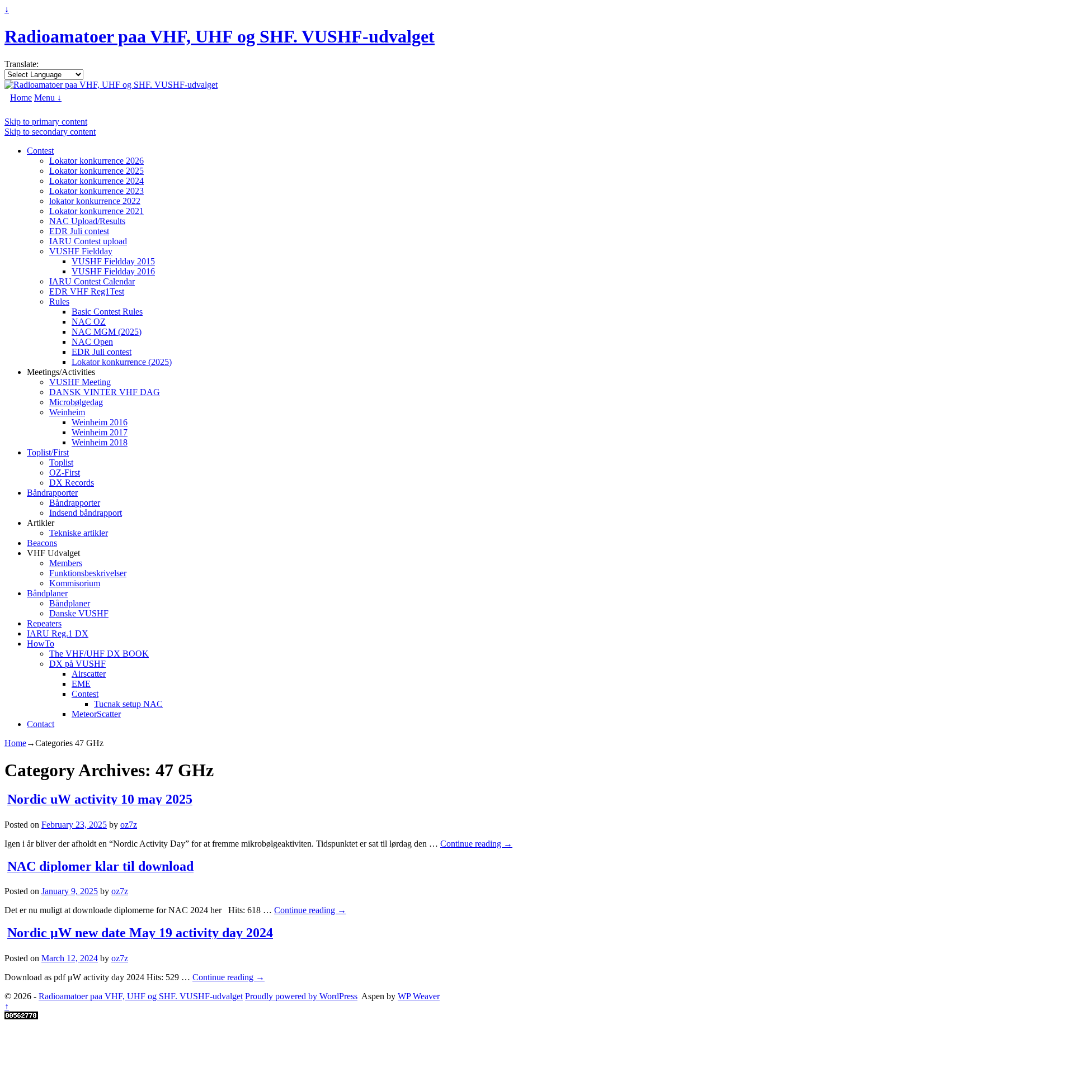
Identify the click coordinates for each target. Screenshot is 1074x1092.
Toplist (61, 462)
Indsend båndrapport (85, 512)
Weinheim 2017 (100, 432)
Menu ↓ (48, 97)
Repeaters (44, 623)
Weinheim (67, 412)
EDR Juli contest (79, 231)
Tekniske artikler (78, 533)
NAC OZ (89, 321)
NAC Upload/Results (87, 221)
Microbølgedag (76, 402)
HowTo (40, 643)
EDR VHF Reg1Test (86, 291)
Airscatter (89, 673)
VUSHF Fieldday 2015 (113, 261)
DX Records (71, 482)
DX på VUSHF (77, 663)
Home (21, 97)
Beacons (42, 543)
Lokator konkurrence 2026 (96, 160)
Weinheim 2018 (100, 442)
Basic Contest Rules (107, 311)
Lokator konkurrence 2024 (96, 181)
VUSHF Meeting (80, 382)
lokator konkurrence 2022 (94, 201)
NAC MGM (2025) (107, 331)
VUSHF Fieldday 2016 (113, 271)
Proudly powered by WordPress (301, 996)
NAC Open (92, 341)
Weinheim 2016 (100, 422)
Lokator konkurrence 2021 (96, 211)
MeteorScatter (96, 714)
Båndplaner (47, 593)
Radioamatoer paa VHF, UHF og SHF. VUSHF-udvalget (219, 36)
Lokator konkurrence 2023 (96, 191)
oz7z (128, 824)
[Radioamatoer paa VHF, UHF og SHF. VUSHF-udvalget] (111, 84)
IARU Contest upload (88, 241)
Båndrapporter (52, 492)
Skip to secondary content (50, 131)
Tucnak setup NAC (128, 704)
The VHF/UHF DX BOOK (99, 653)
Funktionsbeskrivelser (87, 573)
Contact (40, 724)
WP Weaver (419, 996)
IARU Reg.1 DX (57, 633)
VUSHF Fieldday (80, 251)
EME (81, 684)
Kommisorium (74, 583)
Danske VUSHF (79, 613)
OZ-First (64, 472)
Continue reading (476, 843)
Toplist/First (48, 452)
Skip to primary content (45, 121)
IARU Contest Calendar (92, 281)
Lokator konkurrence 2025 (96, 170)
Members (65, 563)
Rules (59, 301)
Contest (40, 150)
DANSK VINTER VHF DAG (104, 392)
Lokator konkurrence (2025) (122, 362)
